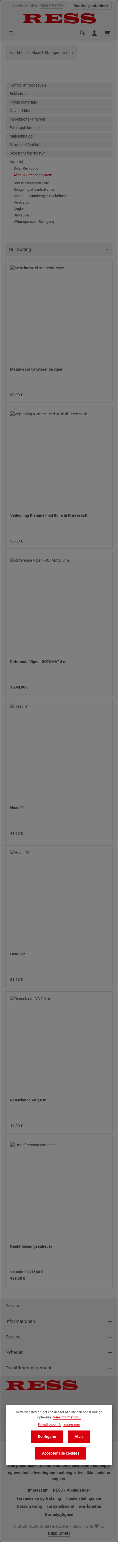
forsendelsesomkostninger (85, 1465)
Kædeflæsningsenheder (31, 1246)
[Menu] (10, 32)
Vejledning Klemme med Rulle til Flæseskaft (49, 515)
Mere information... (67, 1417)
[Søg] (82, 32)
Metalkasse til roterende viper (36, 369)
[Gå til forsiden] (59, 18)
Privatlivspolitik (49, 1424)
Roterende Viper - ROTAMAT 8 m (38, 661)
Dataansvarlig (29, 1506)
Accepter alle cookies (60, 1453)
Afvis (79, 1436)
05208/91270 (51, 6)
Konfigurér (47, 1436)
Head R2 (17, 954)
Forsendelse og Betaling (39, 1498)
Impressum (38, 1490)
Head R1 (17, 808)
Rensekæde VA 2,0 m (28, 1100)
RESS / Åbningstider (71, 1490)
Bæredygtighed (59, 1514)
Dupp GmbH (59, 1533)
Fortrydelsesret (60, 1506)
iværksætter (90, 1506)
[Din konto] (94, 32)
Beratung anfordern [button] (91, 6)
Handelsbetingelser (83, 1498)
